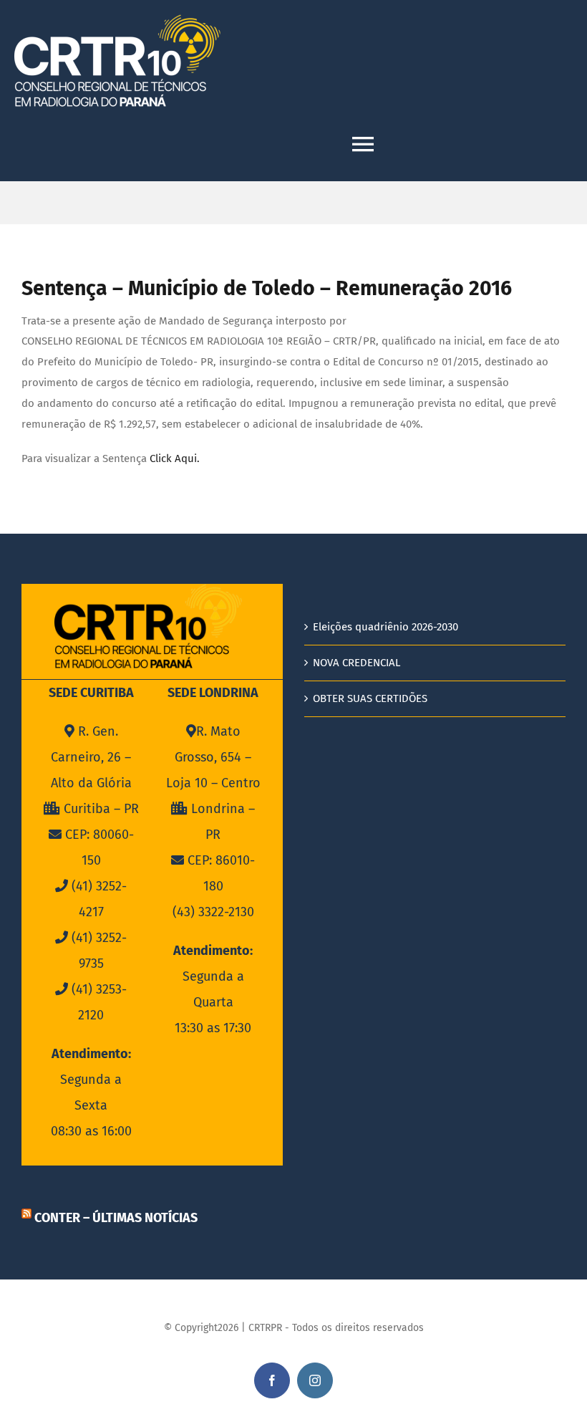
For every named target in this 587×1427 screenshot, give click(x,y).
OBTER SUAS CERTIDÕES (370, 698)
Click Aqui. (175, 458)
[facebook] (272, 1380)
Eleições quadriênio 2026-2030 (385, 626)
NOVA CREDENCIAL (356, 662)
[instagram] (315, 1380)
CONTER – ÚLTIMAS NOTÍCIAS (116, 1218)
